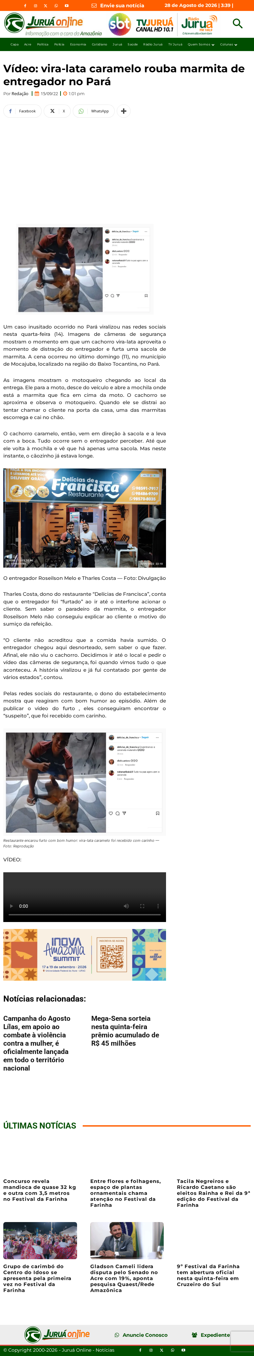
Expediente (215, 1335)
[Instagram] (35, 6)
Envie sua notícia (122, 5)
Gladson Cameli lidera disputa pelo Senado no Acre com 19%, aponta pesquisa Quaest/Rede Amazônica (124, 1278)
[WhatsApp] (56, 6)
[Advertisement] (84, 169)
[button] (238, 24)
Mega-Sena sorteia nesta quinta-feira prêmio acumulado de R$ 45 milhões (125, 1031)
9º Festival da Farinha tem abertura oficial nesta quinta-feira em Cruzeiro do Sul (208, 1275)
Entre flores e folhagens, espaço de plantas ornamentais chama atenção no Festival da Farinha (125, 1193)
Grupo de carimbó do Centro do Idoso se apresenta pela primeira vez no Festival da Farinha (37, 1278)
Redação (20, 94)
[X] (45, 6)
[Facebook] (25, 6)
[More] (124, 111)
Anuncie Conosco (145, 1335)
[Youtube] (66, 6)
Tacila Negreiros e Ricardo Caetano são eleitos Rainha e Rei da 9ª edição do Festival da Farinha (213, 1193)
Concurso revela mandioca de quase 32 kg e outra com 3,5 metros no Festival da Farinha (39, 1190)
